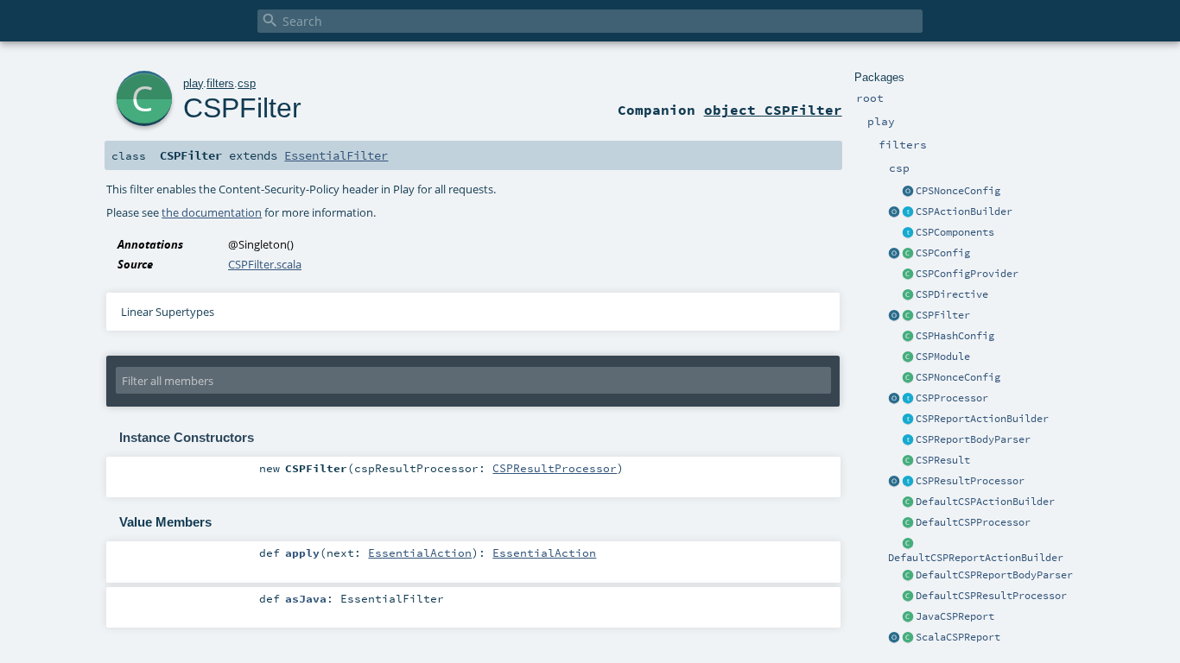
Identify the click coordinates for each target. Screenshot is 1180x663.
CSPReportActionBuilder (982, 419)
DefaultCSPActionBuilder (985, 502)
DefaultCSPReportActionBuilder (975, 558)
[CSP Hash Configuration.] (908, 337)
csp (247, 83)
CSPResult (943, 460)
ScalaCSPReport (958, 637)
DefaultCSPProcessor (973, 522)
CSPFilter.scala (264, 264)
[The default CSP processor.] (908, 523)
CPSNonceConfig (958, 191)
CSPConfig (943, 253)
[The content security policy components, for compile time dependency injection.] (908, 233)
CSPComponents (955, 232)
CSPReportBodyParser (973, 439)
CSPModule (943, 356)
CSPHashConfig (955, 336)
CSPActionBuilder (964, 211)
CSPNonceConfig (958, 377)
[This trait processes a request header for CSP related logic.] (908, 399)
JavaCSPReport (955, 616)
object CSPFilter (773, 109)
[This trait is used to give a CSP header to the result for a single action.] (908, 212)
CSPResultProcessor (970, 481)
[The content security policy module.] (908, 357)
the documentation (212, 212)
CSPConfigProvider (967, 274)
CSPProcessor (952, 398)
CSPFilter (943, 315)
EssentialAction (420, 552)
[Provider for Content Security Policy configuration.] (908, 274)
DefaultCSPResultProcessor (991, 596)
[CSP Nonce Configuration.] (908, 378)
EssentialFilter (336, 155)
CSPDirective (952, 294)
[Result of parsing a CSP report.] (908, 638)
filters (220, 83)
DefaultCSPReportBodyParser (994, 575)
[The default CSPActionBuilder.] (908, 502)
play (193, 83)
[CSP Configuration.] (908, 254)
